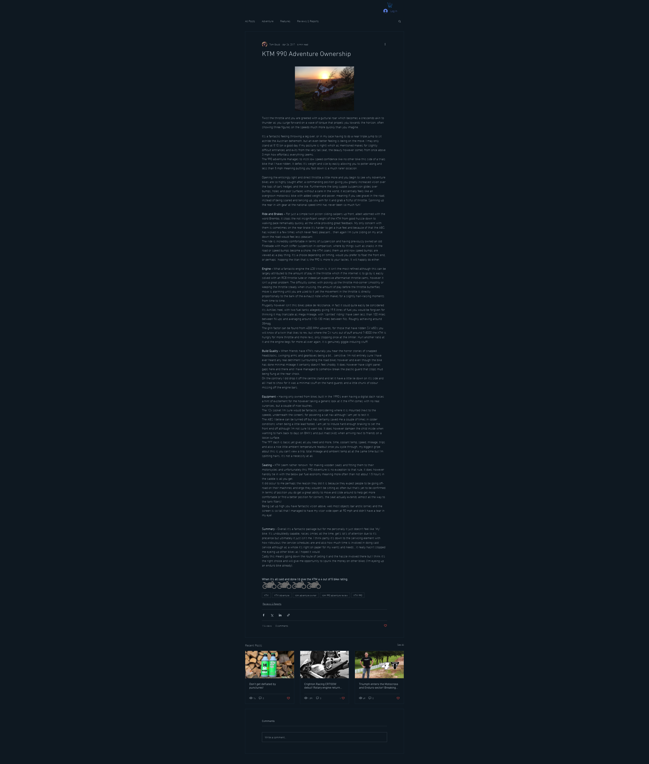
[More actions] (385, 44)
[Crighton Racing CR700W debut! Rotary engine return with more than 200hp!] (324, 664)
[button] (390, 5)
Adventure (267, 21)
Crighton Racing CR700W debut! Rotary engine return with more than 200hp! (322, 686)
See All (400, 645)
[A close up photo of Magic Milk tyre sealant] (269, 664)
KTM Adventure (281, 595)
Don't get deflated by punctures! (262, 686)
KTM (266, 595)
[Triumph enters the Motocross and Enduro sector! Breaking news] (379, 664)
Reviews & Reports (308, 21)
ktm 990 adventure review (335, 595)
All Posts (250, 21)
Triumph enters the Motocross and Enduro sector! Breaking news (378, 686)
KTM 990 (358, 595)
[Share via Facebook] (263, 615)
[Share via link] (288, 615)
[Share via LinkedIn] (280, 615)
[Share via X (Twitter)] (271, 615)
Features (285, 21)
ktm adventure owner (305, 595)
